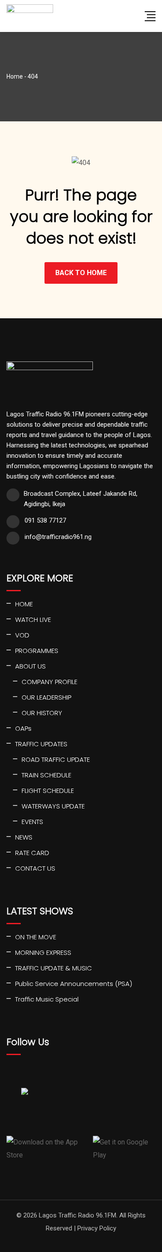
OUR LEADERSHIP (46, 697)
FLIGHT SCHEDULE (48, 790)
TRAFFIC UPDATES (41, 743)
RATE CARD (32, 852)
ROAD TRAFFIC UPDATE (56, 759)
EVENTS (32, 821)
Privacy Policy (96, 1228)
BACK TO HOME (81, 273)
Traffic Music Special (47, 999)
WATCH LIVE (33, 619)
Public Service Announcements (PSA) (73, 983)
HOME (24, 604)
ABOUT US (30, 666)
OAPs (23, 728)
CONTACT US (35, 868)
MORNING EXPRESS (43, 952)
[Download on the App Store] (46, 1149)
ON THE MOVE (35, 936)
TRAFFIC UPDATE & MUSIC (53, 968)
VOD (22, 635)
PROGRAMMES (36, 650)
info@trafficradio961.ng (58, 537)
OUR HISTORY (42, 712)
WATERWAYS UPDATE (53, 806)
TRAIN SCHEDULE (46, 775)
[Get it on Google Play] (124, 1149)
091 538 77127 (45, 520)
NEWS (23, 837)
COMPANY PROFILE (49, 681)
